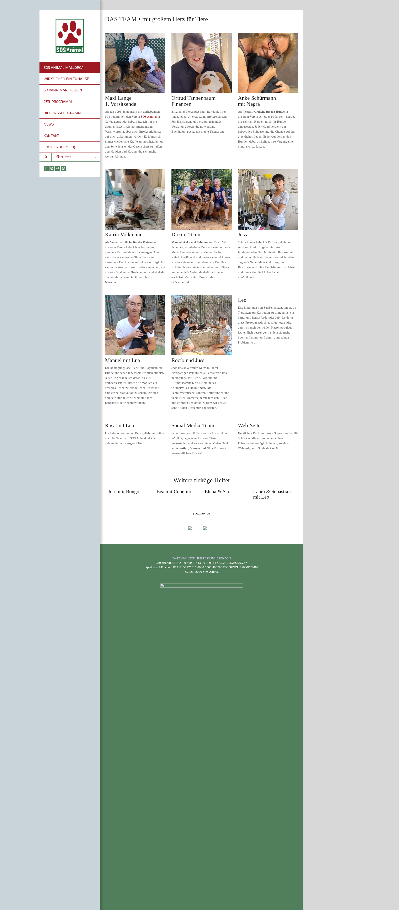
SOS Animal (149, 116)
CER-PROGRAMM (58, 101)
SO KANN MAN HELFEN (63, 90)
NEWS (49, 124)
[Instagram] (51, 168)
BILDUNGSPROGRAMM (62, 113)
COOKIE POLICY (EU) (59, 147)
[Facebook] (46, 168)
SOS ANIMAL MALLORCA (64, 67)
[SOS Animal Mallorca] (70, 35)
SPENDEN (224, 558)
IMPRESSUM (206, 558)
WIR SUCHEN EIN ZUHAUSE (66, 78)
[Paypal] (57, 168)
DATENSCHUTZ (184, 558)
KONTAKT (51, 135)
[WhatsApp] (63, 168)
